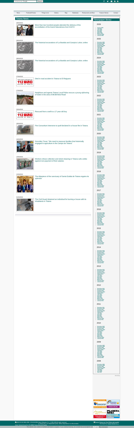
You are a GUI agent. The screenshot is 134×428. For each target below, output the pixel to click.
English (117, 1)
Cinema (56, 13)
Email (111, 1)
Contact (116, 13)
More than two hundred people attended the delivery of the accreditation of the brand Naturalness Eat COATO (58, 26)
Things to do (45, 13)
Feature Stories (103, 13)
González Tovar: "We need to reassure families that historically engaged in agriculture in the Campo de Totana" (59, 142)
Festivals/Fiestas (31, 13)
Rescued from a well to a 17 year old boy (51, 111)
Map (66, 13)
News (18, 13)
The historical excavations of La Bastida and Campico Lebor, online (61, 43)
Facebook (104, 1)
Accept (96, 427)
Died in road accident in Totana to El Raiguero (53, 79)
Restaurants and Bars (88, 13)
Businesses (75, 13)
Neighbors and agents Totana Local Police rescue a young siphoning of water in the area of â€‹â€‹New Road (62, 94)
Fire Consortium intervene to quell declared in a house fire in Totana (61, 126)
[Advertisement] (106, 387)
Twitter (108, 1)
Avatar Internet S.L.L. (113, 423)
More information (103, 427)
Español (114, 1)
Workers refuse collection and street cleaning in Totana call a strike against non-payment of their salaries (61, 160)
